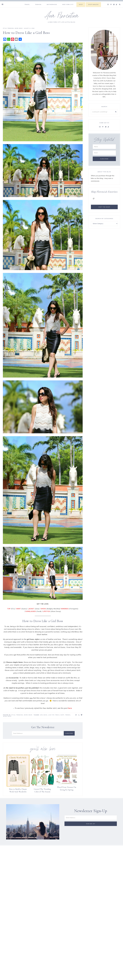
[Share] (75, 715)
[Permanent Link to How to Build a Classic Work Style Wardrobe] (18, 786)
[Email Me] (108, 2)
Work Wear (7, 716)
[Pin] (81, 715)
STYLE (5, 28)
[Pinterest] (111, 2)
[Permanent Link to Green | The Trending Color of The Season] (42, 786)
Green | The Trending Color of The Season (42, 790)
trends (67, 715)
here (70, 708)
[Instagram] (114, 2)
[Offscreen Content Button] (2, 4)
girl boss (43, 715)
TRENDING (10, 28)
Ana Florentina (61, 16)
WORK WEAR (19, 28)
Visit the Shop (104, 207)
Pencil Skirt (59, 715)
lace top (51, 715)
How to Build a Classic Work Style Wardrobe (18, 790)
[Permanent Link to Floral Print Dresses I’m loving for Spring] (66, 784)
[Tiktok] (117, 2)
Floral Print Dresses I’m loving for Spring (66, 788)
